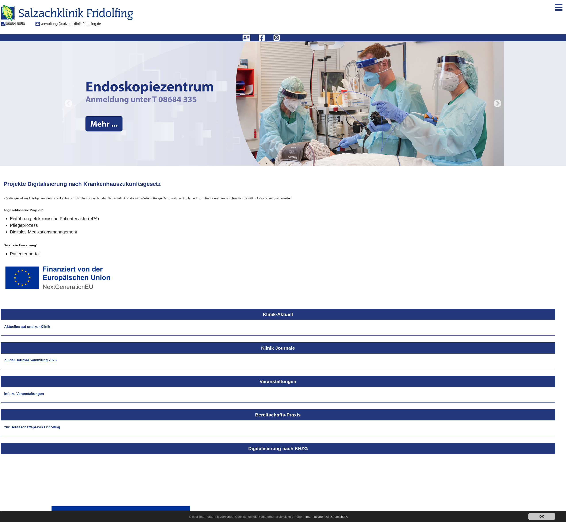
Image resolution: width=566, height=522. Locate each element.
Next (497, 103)
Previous (68, 103)
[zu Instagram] (276, 38)
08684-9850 (15, 21)
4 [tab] (279, 164)
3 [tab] (273, 164)
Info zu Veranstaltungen (24, 394)
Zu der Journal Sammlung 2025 (30, 360)
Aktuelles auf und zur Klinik (27, 327)
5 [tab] (286, 164)
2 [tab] (266, 164)
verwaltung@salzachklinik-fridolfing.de (70, 21)
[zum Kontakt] (246, 38)
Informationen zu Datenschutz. (326, 516)
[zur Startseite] (67, 16)
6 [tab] (293, 164)
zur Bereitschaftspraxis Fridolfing (32, 427)
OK (541, 516)
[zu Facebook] (262, 38)
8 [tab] (306, 164)
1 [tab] (260, 164)
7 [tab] (299, 164)
